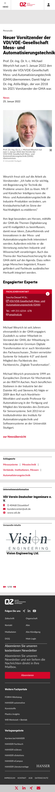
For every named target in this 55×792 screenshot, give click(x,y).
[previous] (4, 587)
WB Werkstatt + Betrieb (16, 720)
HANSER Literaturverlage (17, 767)
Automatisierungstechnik (16, 475)
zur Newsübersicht (14, 436)
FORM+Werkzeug (13, 697)
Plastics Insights (12, 714)
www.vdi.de (13, 513)
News (6, 98)
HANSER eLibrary (13, 750)
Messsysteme (10, 464)
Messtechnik (29, 464)
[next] (14, 587)
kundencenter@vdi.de (19, 509)
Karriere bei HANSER (15, 738)
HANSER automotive (15, 703)
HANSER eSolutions (14, 755)
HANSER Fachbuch (14, 744)
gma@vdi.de (15, 314)
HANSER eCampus (14, 761)
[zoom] (51, 150)
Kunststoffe (10, 709)
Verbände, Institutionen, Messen (21, 470)
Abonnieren (27, 675)
